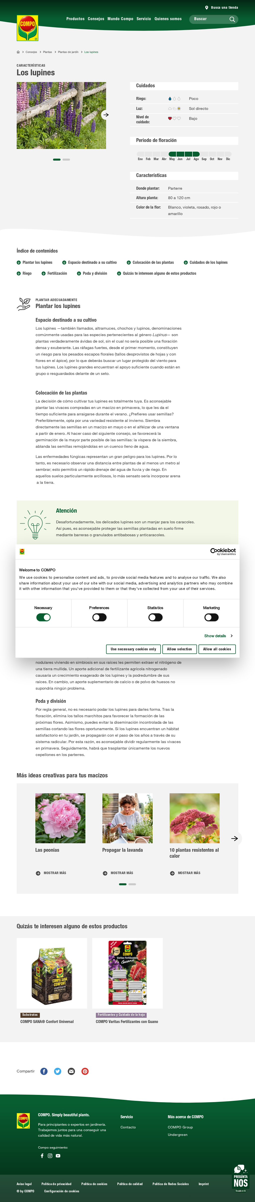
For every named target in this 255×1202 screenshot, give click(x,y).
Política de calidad (130, 1184)
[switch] (99, 618)
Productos (75, 19)
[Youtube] (58, 1156)
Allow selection (179, 649)
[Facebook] (42, 1156)
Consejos (96, 19)
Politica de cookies (94, 1184)
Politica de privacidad (56, 1184)
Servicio (144, 19)
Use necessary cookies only (133, 649)
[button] (57, 160)
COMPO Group (180, 1127)
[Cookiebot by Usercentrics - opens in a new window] (214, 551)
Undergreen (178, 1134)
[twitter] (57, 1071)
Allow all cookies (217, 649)
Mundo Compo (120, 19)
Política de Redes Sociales (171, 1184)
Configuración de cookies (61, 1191)
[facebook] (44, 1071)
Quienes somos (168, 19)
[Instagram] (50, 1156)
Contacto (128, 1127)
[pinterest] (85, 1071)
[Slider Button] (106, 115)
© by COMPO (25, 1191)
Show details (215, 636)
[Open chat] (240, 1178)
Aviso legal (24, 1184)
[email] (71, 1071)
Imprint (204, 1184)
